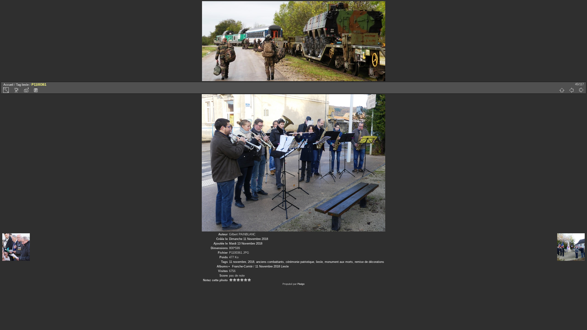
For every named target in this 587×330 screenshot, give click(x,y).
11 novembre (237, 262)
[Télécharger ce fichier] (36, 90)
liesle (25, 84)
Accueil (8, 84)
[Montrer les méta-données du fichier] (26, 90)
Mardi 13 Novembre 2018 (245, 243)
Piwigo (301, 284)
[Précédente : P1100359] (571, 90)
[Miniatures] (562, 90)
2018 (251, 262)
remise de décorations (369, 262)
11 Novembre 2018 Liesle (272, 266)
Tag (18, 84)
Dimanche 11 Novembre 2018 (248, 239)
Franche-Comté (242, 266)
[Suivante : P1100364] (581, 90)
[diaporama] (16, 90)
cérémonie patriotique (300, 262)
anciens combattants (270, 262)
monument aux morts (339, 262)
